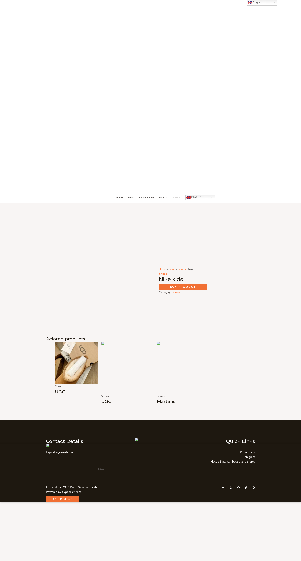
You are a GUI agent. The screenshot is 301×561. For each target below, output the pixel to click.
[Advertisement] (150, 229)
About (163, 197)
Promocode (146, 197)
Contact (177, 197)
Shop (131, 197)
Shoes (182, 269)
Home (119, 197)
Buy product (183, 286)
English (197, 197)
